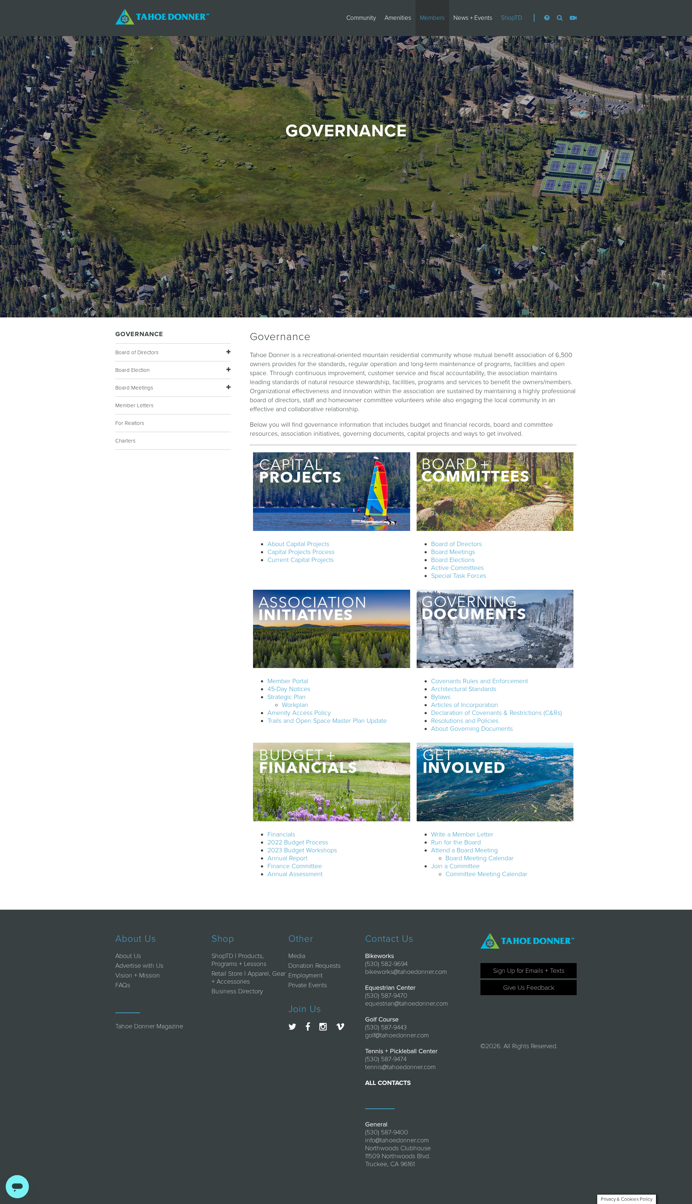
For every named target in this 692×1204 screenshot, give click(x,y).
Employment (305, 975)
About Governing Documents (472, 729)
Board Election (132, 370)
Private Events (307, 985)
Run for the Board (456, 842)
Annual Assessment (295, 874)
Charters (125, 441)
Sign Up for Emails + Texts (528, 971)
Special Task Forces (458, 576)
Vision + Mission (137, 975)
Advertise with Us (139, 966)
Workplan (295, 705)
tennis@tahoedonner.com (400, 1067)
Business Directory (237, 991)
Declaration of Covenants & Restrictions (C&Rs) (496, 713)
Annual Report (287, 858)
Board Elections (453, 560)
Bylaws (441, 697)
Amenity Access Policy (299, 713)
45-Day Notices (288, 689)
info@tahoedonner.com (397, 1140)
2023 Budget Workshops (302, 850)
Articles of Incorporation (464, 705)
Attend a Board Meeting (464, 850)
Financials (281, 834)
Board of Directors (137, 352)
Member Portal (287, 681)
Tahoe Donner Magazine (149, 1026)
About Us (128, 956)
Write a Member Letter (462, 834)
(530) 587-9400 (386, 1132)
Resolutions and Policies (464, 721)
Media (296, 956)
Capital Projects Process (300, 552)
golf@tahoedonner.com (397, 1035)
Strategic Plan (286, 697)
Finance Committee (294, 866)
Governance (139, 334)
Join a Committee (455, 866)
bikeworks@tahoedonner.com (406, 972)
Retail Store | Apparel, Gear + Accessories (248, 977)
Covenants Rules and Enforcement (479, 681)
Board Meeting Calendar (479, 858)
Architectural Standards (463, 689)
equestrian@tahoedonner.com (406, 1003)
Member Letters (134, 405)
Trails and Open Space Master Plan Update (327, 721)
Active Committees (457, 568)
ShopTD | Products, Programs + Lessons (239, 960)
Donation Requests (314, 966)
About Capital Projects (298, 544)
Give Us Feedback (528, 988)
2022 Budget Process (297, 842)
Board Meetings (134, 388)
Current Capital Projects (300, 560)
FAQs (122, 985)
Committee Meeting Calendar (486, 874)
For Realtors (129, 423)
